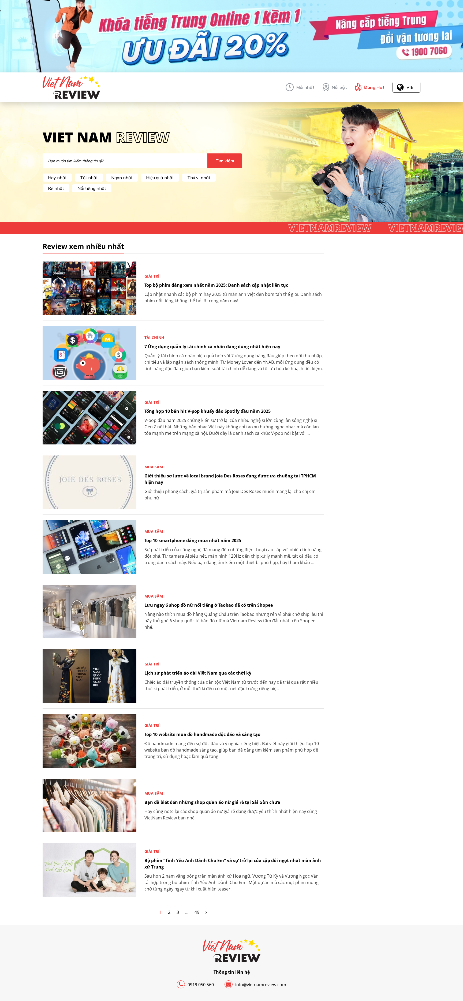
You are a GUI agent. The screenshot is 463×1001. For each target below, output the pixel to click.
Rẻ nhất (56, 188)
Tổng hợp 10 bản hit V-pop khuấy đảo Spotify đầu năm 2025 (207, 411)
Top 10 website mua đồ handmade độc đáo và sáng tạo (202, 734)
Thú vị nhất (198, 177)
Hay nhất (57, 177)
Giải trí (151, 276)
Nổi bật (339, 87)
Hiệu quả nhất (160, 177)
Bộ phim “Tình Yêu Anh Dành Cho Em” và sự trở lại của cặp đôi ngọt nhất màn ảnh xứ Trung (232, 864)
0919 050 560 (201, 985)
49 (197, 912)
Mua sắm (153, 466)
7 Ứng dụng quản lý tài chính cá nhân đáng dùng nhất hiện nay (212, 346)
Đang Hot (374, 87)
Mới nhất (305, 87)
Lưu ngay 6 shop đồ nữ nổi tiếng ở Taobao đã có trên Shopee (208, 605)
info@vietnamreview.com (260, 985)
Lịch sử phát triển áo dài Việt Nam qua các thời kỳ (197, 673)
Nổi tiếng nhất (91, 188)
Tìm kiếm (224, 160)
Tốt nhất (89, 177)
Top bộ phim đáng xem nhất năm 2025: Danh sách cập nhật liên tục (216, 285)
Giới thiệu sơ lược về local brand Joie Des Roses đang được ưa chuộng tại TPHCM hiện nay (230, 479)
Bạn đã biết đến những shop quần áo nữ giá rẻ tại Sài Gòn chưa (212, 802)
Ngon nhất (122, 177)
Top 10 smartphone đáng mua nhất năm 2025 (192, 540)
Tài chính (154, 337)
